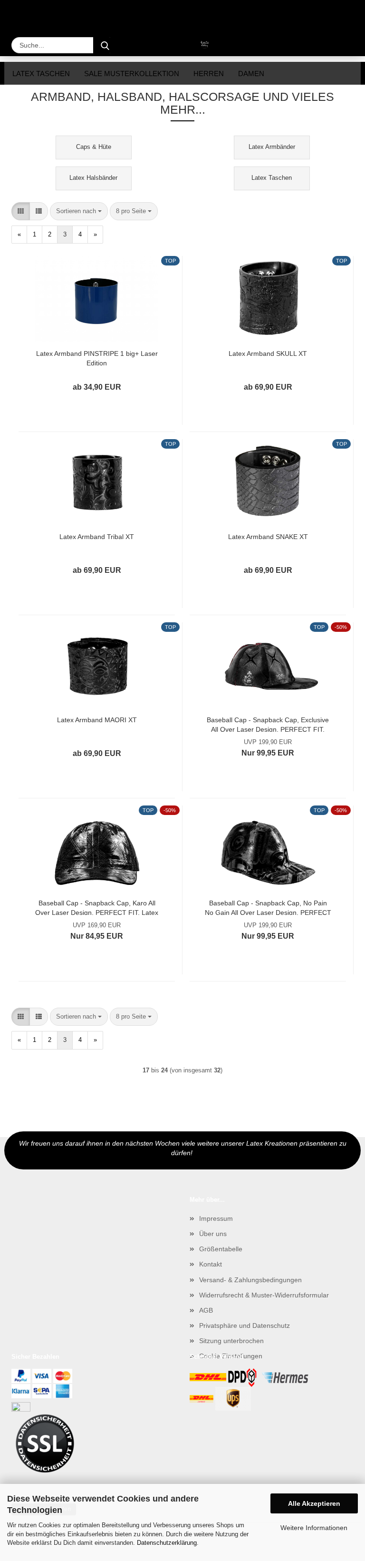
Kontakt (210, 1264)
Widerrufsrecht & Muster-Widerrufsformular (264, 1295)
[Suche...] (105, 45)
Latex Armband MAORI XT (97, 720)
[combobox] (79, 211)
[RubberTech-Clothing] (182, 45)
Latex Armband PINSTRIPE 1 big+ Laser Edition (97, 357)
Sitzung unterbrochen (231, 1341)
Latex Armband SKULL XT (268, 353)
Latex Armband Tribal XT (96, 536)
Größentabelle (220, 1249)
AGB (206, 1310)
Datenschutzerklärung (167, 1542)
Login (306, 13)
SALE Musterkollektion (131, 73)
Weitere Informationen (313, 1528)
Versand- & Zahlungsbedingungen (250, 1280)
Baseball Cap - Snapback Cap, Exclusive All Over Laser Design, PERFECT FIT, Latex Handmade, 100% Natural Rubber (268, 724)
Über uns (213, 1233)
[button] (20, 211)
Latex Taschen (41, 73)
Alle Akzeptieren (314, 1503)
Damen (251, 73)
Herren (208, 73)
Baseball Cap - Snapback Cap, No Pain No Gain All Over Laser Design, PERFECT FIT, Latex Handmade (268, 907)
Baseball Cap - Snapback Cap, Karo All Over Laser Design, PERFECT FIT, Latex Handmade (96, 907)
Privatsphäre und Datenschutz (244, 1325)
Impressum (216, 1218)
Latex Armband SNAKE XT (268, 536)
